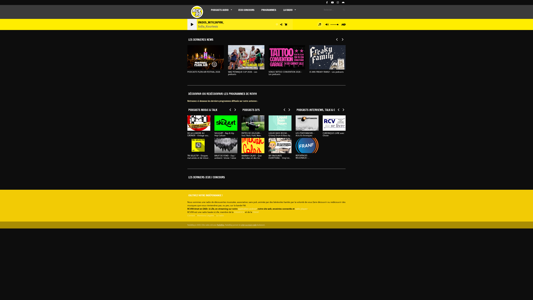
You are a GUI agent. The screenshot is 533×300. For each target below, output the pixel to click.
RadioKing (220, 225)
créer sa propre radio (249, 225)
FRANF (256, 212)
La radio (220, 215)
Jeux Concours (246, 10)
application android (247, 209)
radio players (301, 209)
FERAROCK (239, 212)
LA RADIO (288, 10)
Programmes (268, 10)
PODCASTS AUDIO (220, 10)
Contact (191, 215)
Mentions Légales (205, 215)
